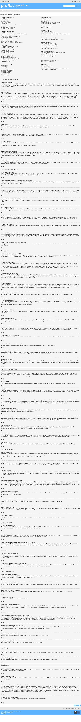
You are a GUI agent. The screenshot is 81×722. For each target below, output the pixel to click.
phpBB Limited (37, 669)
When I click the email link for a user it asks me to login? (12, 42)
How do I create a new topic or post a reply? (9, 46)
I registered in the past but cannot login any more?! (11, 24)
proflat (4, 712)
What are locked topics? (5, 73)
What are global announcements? (7, 70)
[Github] (75, 712)
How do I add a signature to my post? (8, 49)
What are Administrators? (46, 18)
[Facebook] (78, 712)
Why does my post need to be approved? (9, 59)
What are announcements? (6, 71)
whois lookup (11, 687)
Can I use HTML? (4, 66)
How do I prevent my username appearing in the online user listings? (14, 33)
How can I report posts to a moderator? (8, 57)
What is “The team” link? (46, 27)
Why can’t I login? (4, 23)
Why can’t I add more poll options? (7, 51)
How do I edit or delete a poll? (6, 52)
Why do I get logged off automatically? (8, 27)
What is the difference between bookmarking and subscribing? (53, 52)
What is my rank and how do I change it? (9, 41)
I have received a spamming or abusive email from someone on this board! (55, 33)
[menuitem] (8, 1)
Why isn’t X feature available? (47, 66)
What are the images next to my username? (9, 38)
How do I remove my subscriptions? (48, 56)
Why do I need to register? (6, 18)
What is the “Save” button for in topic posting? (10, 58)
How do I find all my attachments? (47, 61)
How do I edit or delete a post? (7, 47)
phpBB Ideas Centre (59, 677)
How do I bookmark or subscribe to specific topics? (51, 53)
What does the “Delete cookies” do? (8, 28)
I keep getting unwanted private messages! (49, 32)
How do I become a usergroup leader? (48, 23)
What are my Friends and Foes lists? (48, 38)
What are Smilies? (4, 67)
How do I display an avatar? (6, 39)
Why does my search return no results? (49, 44)
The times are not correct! (6, 35)
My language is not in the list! (6, 37)
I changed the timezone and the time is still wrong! (10, 36)
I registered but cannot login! (6, 22)
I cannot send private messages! (47, 31)
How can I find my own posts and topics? (49, 48)
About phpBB (15, 670)
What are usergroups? (45, 21)
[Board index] (8, 6)
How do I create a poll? (5, 50)
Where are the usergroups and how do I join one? (50, 22)
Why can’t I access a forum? (6, 53)
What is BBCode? (4, 65)
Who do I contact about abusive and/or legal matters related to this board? (55, 68)
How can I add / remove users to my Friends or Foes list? (52, 39)
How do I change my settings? (7, 32)
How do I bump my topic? (6, 61)
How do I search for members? (47, 47)
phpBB (54, 210)
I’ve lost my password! (5, 26)
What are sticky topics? (5, 72)
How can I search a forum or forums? (48, 43)
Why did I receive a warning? (6, 56)
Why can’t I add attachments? (7, 55)
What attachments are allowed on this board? (50, 60)
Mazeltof (8, 712)
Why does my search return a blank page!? (49, 45)
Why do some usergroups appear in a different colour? (51, 24)
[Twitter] (72, 712)
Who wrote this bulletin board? (47, 65)
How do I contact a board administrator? (49, 69)
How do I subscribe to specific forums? (48, 54)
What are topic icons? (5, 75)
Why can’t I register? (5, 21)
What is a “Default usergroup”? (47, 26)
